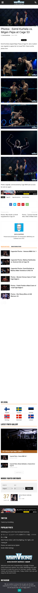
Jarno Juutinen (6, 35)
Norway (7, 420)
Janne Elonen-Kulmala (25, 495)
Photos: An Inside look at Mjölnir (10, 545)
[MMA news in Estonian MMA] (31, 409)
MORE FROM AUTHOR (16, 246)
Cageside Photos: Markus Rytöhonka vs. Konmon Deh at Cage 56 (22, 464)
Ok (19, 590)
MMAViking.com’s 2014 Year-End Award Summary (15, 532)
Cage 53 (8, 197)
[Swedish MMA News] (7, 409)
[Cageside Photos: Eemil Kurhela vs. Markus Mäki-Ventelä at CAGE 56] (5, 270)
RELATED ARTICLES (5, 246)
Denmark (19, 420)
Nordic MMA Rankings (7, 548)
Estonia (31, 412)
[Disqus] (19, 329)
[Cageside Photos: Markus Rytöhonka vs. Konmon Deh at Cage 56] (5, 262)
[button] (35, 2)
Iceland (31, 420)
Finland (7, 412)
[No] (36, 587)
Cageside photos (16, 197)
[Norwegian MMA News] (7, 416)
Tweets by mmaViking (7, 522)
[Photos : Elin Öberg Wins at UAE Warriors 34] (5, 296)
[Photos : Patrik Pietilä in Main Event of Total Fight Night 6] (5, 288)
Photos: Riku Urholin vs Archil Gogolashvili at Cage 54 (9, 215)
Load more (18, 472)
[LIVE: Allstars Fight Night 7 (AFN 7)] (19, 441)
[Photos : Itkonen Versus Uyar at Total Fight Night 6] (5, 279)
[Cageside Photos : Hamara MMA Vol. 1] (5, 253)
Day (15, 485)
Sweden (19, 412)
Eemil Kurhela (25, 197)
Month (5, 485)
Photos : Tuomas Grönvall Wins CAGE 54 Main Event (29, 215)
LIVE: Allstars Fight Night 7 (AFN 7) (12, 451)
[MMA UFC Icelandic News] (31, 416)
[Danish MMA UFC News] (19, 416)
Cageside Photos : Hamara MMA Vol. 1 (24, 251)
